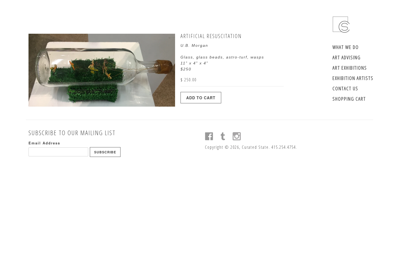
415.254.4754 (283, 147)
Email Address (44, 143)
